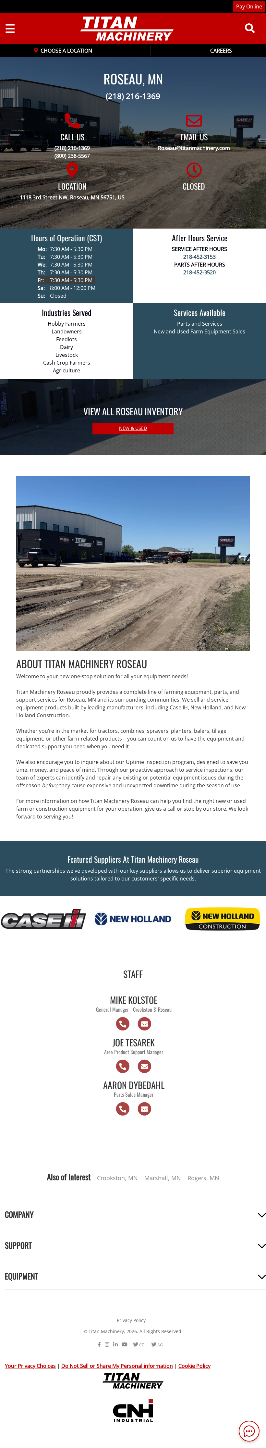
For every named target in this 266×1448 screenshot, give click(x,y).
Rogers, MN (203, 1178)
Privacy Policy (131, 1320)
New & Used (133, 428)
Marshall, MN (162, 1178)
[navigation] (121, 28)
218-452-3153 (199, 256)
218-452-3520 (199, 272)
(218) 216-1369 (133, 96)
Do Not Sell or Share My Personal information (117, 1365)
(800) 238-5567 (72, 155)
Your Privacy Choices (30, 1365)
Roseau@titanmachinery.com (194, 148)
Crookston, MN (117, 1178)
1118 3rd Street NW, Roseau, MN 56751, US (72, 197)
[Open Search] (250, 28)
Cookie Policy (194, 1365)
